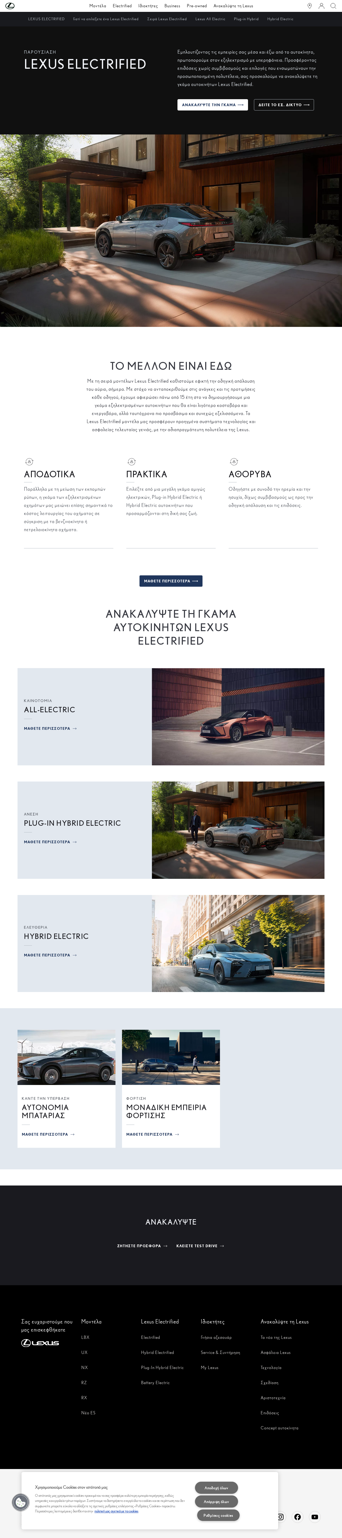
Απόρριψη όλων (216, 1501)
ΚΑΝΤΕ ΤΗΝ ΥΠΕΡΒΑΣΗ (46, 1098)
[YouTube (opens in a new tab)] (315, 1517)
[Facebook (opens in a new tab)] (297, 1517)
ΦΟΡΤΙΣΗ (136, 1098)
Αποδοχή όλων (216, 1487)
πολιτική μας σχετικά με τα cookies (116, 1511)
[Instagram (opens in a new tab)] (280, 1517)
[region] (150, 1500)
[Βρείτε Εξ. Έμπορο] (309, 6)
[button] (20, 6)
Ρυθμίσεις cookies (218, 1515)
